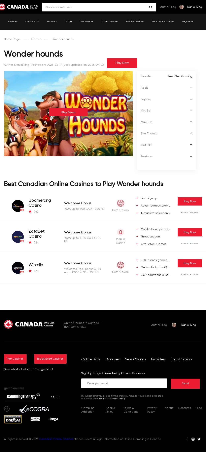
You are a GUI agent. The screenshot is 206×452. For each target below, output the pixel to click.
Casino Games (109, 21)
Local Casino (181, 359)
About (169, 408)
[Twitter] (199, 440)
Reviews (13, 21)
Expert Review (189, 213)
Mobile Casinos (135, 21)
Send (185, 383)
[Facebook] (186, 440)
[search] (150, 7)
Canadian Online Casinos (56, 439)
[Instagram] (193, 440)
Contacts (184, 408)
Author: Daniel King (16, 64)
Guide (68, 21)
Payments (187, 21)
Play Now (122, 63)
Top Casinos (15, 358)
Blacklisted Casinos (50, 358)
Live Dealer (86, 21)
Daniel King (194, 7)
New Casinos (135, 359)
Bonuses (52, 21)
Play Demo (68, 112)
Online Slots (32, 21)
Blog (199, 408)
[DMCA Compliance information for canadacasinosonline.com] (13, 422)
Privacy (100, 399)
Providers (158, 359)
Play (190, 201)
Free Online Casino (163, 21)
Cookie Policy (117, 399)
